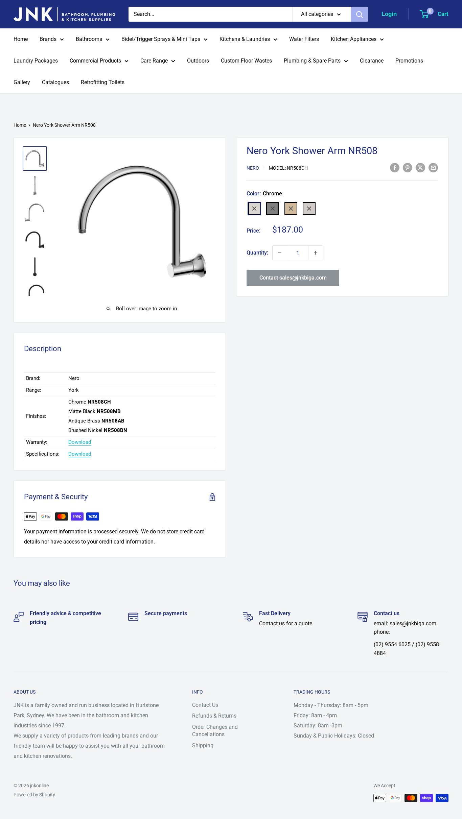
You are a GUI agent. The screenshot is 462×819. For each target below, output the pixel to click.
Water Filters (304, 39)
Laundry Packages (36, 60)
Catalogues (55, 82)
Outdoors (198, 60)
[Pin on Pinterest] (407, 168)
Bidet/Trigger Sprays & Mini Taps (160, 39)
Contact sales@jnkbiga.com (293, 277)
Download (79, 442)
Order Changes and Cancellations (215, 731)
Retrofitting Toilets (102, 82)
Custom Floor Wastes (246, 60)
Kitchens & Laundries (245, 39)
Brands (48, 39)
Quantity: (257, 252)
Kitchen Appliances (353, 39)
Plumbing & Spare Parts (312, 60)
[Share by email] (433, 168)
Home (21, 39)
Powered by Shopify (34, 794)
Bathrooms (89, 39)
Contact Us (205, 705)
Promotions (409, 60)
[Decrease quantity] (280, 253)
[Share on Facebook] (394, 168)
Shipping (202, 745)
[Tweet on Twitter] (420, 168)
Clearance (372, 60)
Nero (253, 168)
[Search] (359, 14)
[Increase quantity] (315, 253)
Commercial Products (95, 60)
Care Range (154, 60)
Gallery (22, 82)
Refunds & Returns (214, 716)
